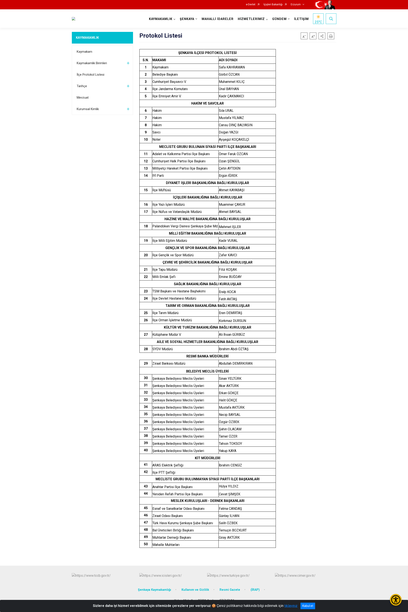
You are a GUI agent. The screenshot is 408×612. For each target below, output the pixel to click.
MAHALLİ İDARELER (218, 19)
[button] (322, 36)
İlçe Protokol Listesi (90, 74)
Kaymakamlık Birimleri (92, 63)
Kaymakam (84, 52)
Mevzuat (83, 97)
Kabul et (307, 606)
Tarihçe (82, 86)
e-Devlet (250, 4)
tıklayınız (291, 606)
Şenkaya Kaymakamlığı (154, 590)
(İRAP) (255, 590)
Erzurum (296, 4)
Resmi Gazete (230, 590)
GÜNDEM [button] (279, 19)
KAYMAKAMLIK (87, 38)
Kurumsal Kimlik (88, 109)
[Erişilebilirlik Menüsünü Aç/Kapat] (396, 600)
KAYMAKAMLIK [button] (160, 19)
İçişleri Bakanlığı (273, 4)
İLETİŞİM (301, 19)
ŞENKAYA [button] (187, 19)
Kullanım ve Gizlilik (195, 590)
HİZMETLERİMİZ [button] (251, 19)
